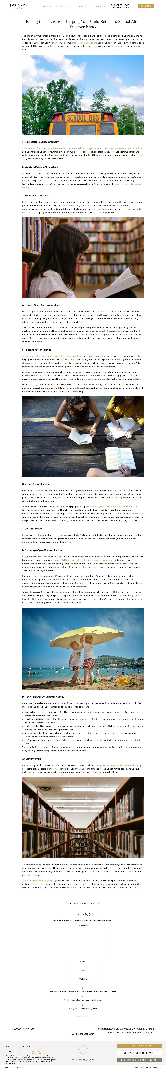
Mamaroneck (46, 1058)
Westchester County (17, 1056)
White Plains (17, 1060)
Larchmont (23, 1058)
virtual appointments (16, 1061)
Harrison (16, 1058)
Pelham (38, 1058)
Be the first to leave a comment (83, 903)
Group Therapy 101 (24, 1029)
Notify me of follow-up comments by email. (83, 1000)
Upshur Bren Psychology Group (41, 880)
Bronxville (46, 1056)
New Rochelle (32, 1058)
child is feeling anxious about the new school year (85, 560)
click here (71, 887)
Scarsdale (9, 1060)
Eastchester (9, 1058)
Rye (52, 1058)
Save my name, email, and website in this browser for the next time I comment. (83, 991)
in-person (52, 1060)
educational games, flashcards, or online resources (111, 506)
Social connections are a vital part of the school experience (52, 356)
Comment (83, 925)
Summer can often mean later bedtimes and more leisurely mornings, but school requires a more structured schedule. (82, 148)
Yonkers (23, 1060)
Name (83, 961)
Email (83, 970)
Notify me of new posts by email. (83, 1008)
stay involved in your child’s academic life (117, 765)
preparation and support (84, 42)
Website (83, 979)
